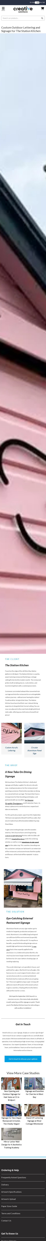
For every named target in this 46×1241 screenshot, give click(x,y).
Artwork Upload (8, 1199)
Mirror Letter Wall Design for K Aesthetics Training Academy (11, 1144)
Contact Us (6, 1220)
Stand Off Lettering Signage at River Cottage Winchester (34, 1121)
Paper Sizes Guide (9, 1206)
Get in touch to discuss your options (23, 1059)
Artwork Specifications (11, 1192)
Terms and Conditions (10, 1213)
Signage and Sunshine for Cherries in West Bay (34, 1094)
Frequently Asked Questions (14, 1177)
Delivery (5, 1184)
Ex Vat (32, 2)
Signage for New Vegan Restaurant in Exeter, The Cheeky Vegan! (11, 1121)
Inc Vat (42, 2)
